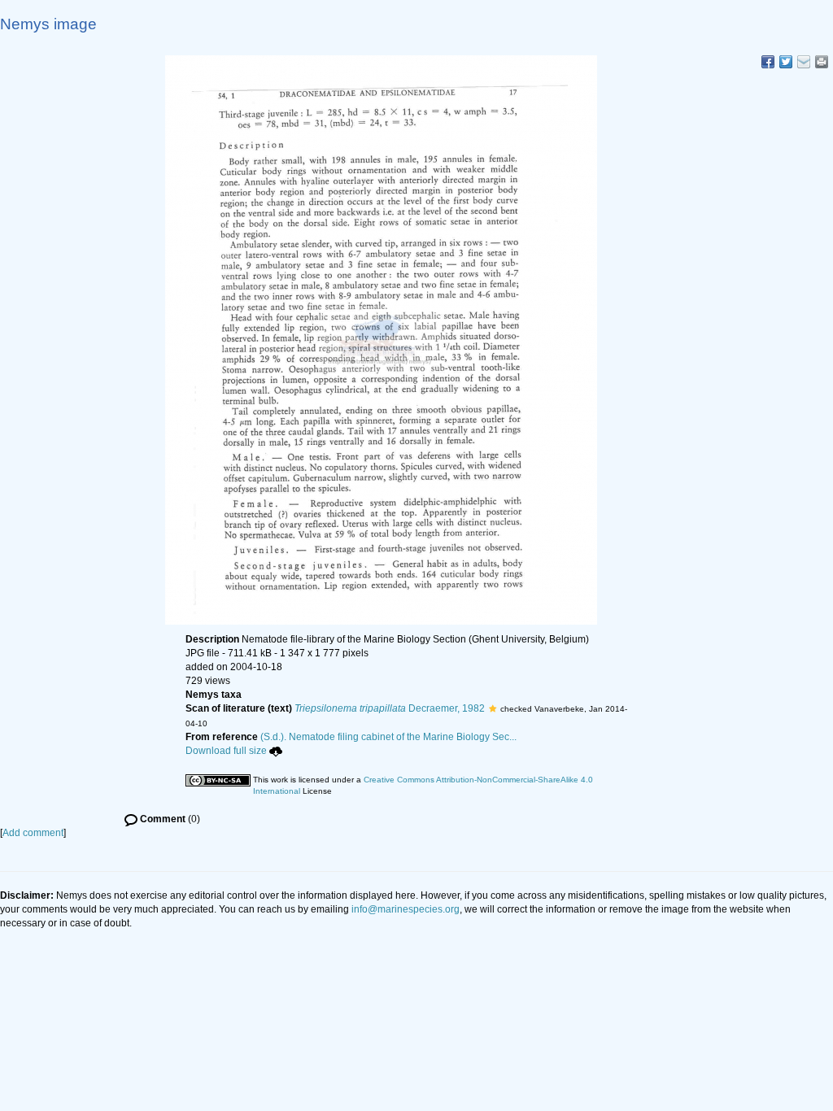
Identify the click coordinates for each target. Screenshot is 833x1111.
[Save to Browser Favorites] (803, 61)
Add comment (32, 833)
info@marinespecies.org (405, 909)
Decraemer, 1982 (389, 708)
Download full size (226, 750)
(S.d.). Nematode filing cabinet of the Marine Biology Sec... (388, 737)
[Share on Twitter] (785, 61)
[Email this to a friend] (821, 61)
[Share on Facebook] (767, 61)
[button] (492, 708)
